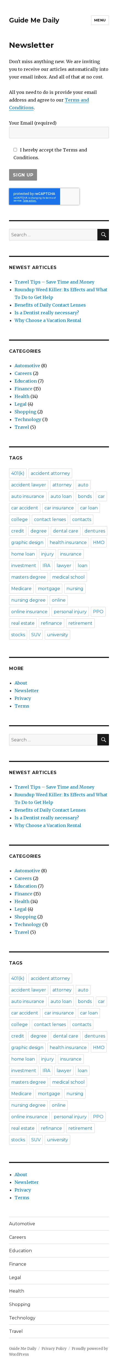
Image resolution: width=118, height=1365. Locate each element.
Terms (22, 706)
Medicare (21, 588)
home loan (23, 554)
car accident (24, 508)
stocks (18, 634)
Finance (23, 388)
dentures (95, 531)
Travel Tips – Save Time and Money (54, 282)
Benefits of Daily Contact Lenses (50, 305)
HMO (99, 542)
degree (38, 531)
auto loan (61, 496)
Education (26, 381)
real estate (23, 623)
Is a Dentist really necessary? (47, 312)
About (21, 683)
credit (17, 531)
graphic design (27, 542)
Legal (21, 404)
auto (83, 484)
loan (82, 565)
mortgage (49, 588)
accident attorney (50, 473)
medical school (68, 577)
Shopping (25, 411)
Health (22, 396)
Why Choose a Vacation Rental (48, 320)
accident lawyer (28, 484)
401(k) (17, 473)
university (57, 634)
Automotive (27, 365)
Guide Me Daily (34, 20)
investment (23, 565)
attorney (62, 484)
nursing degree (28, 600)
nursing (74, 588)
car (101, 496)
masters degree (28, 577)
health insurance (68, 542)
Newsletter (27, 690)
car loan (89, 508)
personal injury (70, 611)
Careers (23, 373)
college (19, 519)
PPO (98, 611)
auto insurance (27, 496)
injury (47, 554)
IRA (46, 565)
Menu (100, 20)
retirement (80, 623)
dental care (65, 531)
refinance (51, 623)
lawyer (64, 565)
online (59, 600)
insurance (71, 554)
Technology (28, 419)
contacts (81, 519)
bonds (85, 496)
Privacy (23, 698)
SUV (36, 634)
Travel (22, 427)
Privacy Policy (54, 1348)
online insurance (29, 611)
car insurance (59, 508)
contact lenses (50, 519)
